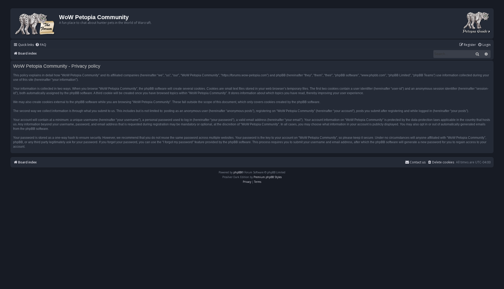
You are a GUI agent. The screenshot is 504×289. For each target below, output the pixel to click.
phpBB (237, 172)
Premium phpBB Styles (268, 177)
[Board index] (35, 23)
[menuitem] (40, 45)
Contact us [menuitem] (418, 162)
